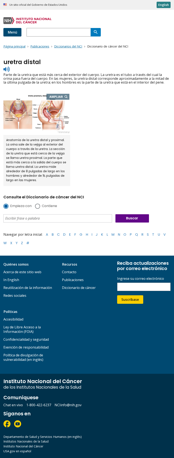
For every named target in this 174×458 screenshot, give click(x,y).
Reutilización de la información (27, 287)
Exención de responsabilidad (26, 347)
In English (11, 279)
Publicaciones (73, 279)
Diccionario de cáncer (79, 287)
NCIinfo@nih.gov (68, 405)
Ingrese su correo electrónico (140, 278)
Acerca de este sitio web (22, 272)
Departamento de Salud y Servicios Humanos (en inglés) (42, 437)
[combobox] (59, 32)
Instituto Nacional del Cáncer (23, 446)
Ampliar (59, 96)
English (163, 5)
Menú (12, 32)
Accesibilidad (13, 319)
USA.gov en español (17, 451)
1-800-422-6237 (38, 405)
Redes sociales (14, 295)
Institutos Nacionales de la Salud (26, 441)
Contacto (69, 272)
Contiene (49, 206)
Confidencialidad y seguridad (26, 339)
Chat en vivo (13, 405)
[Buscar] (96, 32)
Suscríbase (130, 299)
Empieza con (21, 206)
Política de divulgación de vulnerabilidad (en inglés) (23, 357)
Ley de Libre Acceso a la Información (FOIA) (22, 329)
